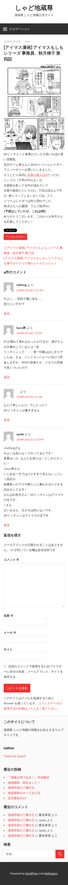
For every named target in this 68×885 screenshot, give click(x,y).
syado (27, 41)
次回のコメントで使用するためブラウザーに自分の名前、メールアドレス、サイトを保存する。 (33, 671)
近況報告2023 (17, 798)
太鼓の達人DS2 (37, 175)
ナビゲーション (19, 29)
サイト (8, 649)
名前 (8, 615)
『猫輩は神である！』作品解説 (28, 777)
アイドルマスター (15, 236)
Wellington (50, 873)
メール (10, 632)
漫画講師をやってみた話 (24, 793)
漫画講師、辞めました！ (24, 782)
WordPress (31, 873)
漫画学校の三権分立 (21, 787)
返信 (7, 313)
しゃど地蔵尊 (34, 8)
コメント (11, 559)
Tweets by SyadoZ (15, 756)
